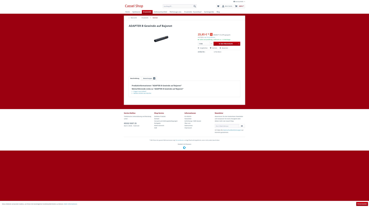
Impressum (188, 128)
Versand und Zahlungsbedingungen (166, 121)
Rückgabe (157, 123)
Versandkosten (180, 140)
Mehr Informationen (70, 204)
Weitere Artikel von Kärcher (142, 93)
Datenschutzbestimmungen (232, 130)
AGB (155, 128)
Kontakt (156, 119)
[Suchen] (195, 6)
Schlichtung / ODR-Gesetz (192, 121)
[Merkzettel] (218, 6)
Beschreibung (134, 78)
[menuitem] (180, 6)
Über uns (187, 123)
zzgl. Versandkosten (209, 37)
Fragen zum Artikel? (139, 91)
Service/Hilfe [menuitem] (239, 1)
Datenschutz (188, 125)
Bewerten (224, 48)
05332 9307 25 (130, 123)
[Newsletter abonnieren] (242, 126)
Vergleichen (203, 48)
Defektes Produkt (159, 116)
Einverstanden (362, 204)
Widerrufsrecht (159, 125)
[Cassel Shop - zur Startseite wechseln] (134, 6)
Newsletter (188, 119)
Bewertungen (149, 78)
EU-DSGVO (187, 116)
